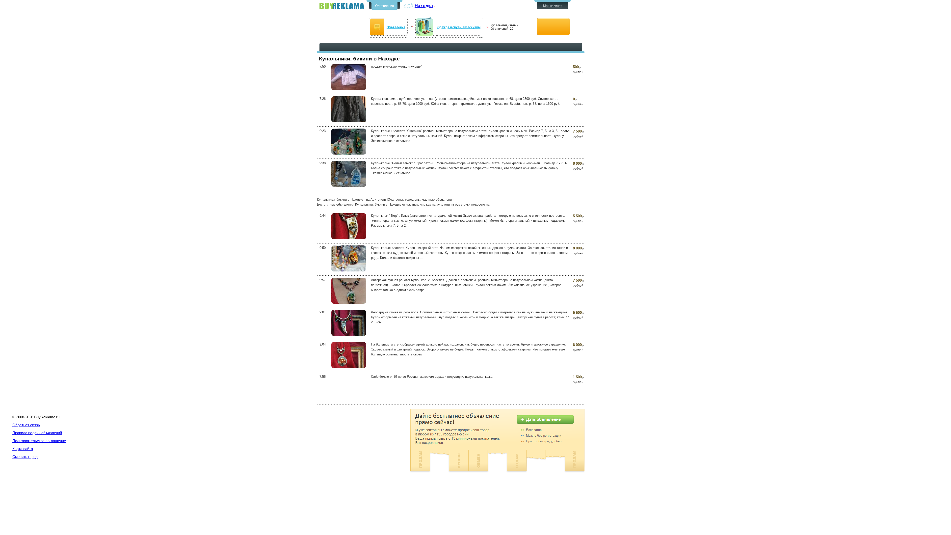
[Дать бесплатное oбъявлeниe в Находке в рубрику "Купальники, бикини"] (553, 26)
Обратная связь (26, 425)
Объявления (384, 6)
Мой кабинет (552, 6)
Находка (424, 5)
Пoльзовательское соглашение (39, 441)
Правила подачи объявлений (37, 433)
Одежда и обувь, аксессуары (458, 27)
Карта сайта (22, 449)
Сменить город (25, 457)
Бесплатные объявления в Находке (341, 6)
